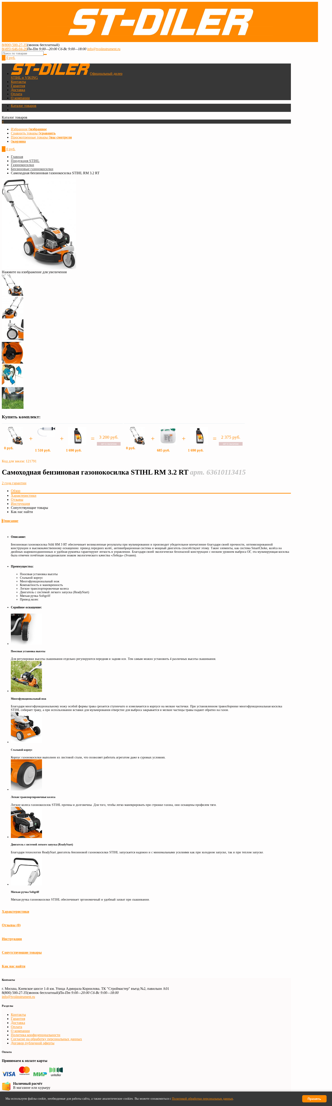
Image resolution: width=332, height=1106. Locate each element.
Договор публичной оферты (32, 1043)
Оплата (16, 94)
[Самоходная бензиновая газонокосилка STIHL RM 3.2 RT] (12, 295)
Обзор (15, 491)
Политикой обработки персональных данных (202, 1098)
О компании (20, 98)
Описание (10, 521)
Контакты (18, 82)
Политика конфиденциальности (35, 1035)
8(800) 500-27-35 (14, 45)
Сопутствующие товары (22, 952)
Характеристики (23, 495)
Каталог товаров (23, 106)
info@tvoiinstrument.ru (103, 49)
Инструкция (20, 504)
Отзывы (17, 499)
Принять (314, 1099)
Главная (17, 157)
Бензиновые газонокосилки (32, 169)
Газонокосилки (22, 165)
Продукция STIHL (25, 161)
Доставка (18, 90)
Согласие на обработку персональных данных (46, 1039)
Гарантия (18, 86)
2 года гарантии (14, 483)
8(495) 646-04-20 (14, 49)
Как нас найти (13, 966)
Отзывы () (11, 925)
